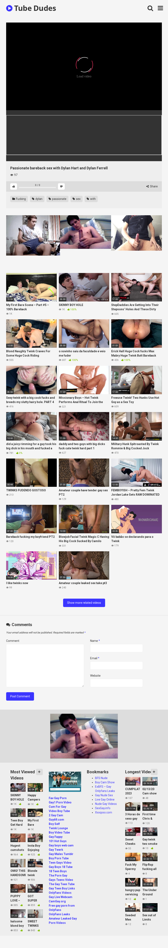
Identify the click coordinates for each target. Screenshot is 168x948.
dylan (38, 198)
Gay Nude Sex (104, 795)
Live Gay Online (105, 799)
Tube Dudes (34, 8)
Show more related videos (84, 602)
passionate (58, 198)
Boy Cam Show (105, 782)
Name (95, 640)
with (93, 198)
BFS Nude (101, 778)
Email (94, 658)
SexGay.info (102, 808)
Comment (12, 640)
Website (95, 675)
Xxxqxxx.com (103, 812)
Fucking (20, 198)
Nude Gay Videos (106, 803)
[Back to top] (154, 935)
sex (78, 198)
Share (153, 186)
